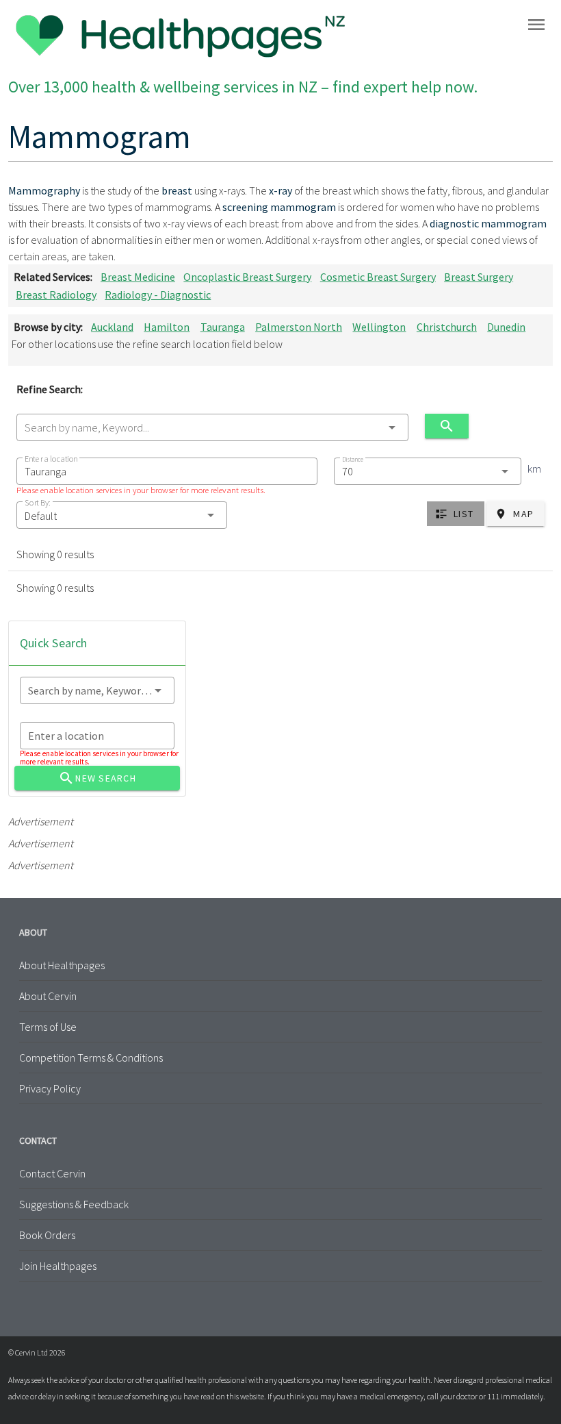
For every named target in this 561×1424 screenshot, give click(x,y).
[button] (121, 515)
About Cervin (48, 996)
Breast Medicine (138, 277)
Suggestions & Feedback (74, 1204)
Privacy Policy (50, 1088)
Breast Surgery (478, 277)
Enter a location (51, 458)
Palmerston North (298, 327)
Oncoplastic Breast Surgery (247, 277)
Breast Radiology (56, 294)
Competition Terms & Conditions (91, 1057)
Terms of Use (48, 1027)
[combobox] (212, 427)
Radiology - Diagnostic (158, 294)
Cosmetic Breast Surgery (378, 277)
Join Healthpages (57, 1266)
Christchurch (447, 327)
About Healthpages (62, 965)
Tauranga (222, 327)
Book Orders (47, 1235)
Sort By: (38, 502)
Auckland (112, 327)
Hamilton (167, 327)
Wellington (379, 327)
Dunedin (506, 327)
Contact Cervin (52, 1173)
